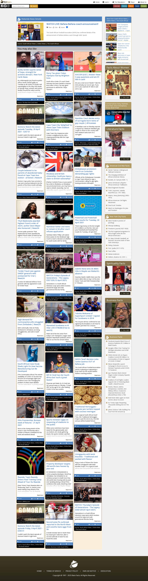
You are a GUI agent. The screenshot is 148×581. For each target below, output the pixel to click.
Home (97, 2)
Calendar (117, 6)
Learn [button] (106, 2)
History (124, 6)
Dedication (106, 571)
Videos (131, 6)
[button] (10, 579)
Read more (40, 96)
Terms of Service (53, 571)
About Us (143, 2)
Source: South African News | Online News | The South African (38, 44)
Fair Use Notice (89, 571)
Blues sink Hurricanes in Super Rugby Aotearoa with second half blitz (124, 57)
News (137, 6)
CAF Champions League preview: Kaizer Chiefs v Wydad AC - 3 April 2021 (124, 29)
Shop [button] (132, 2)
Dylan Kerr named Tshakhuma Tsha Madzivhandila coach (123, 47)
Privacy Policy (72, 571)
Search (35, 6)
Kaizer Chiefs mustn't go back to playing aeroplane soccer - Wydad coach (124, 38)
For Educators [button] (119, 2)
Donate (143, 6)
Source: (27, 102)
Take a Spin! (126, 97)
